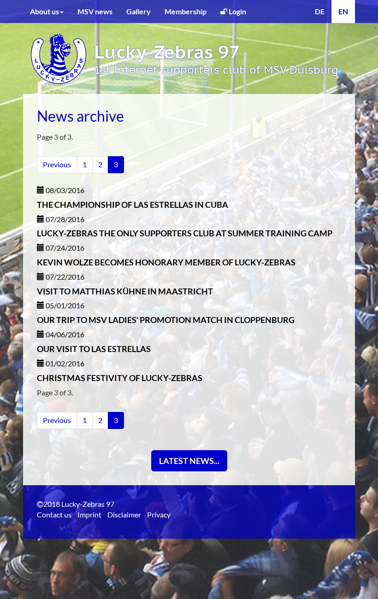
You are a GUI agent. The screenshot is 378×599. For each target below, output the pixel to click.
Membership (186, 11)
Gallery (138, 11)
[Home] (58, 55)
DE (320, 11)
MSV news (94, 11)
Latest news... (189, 461)
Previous (57, 164)
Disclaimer (124, 514)
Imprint (89, 514)
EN (343, 11)
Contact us (54, 514)
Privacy (159, 514)
